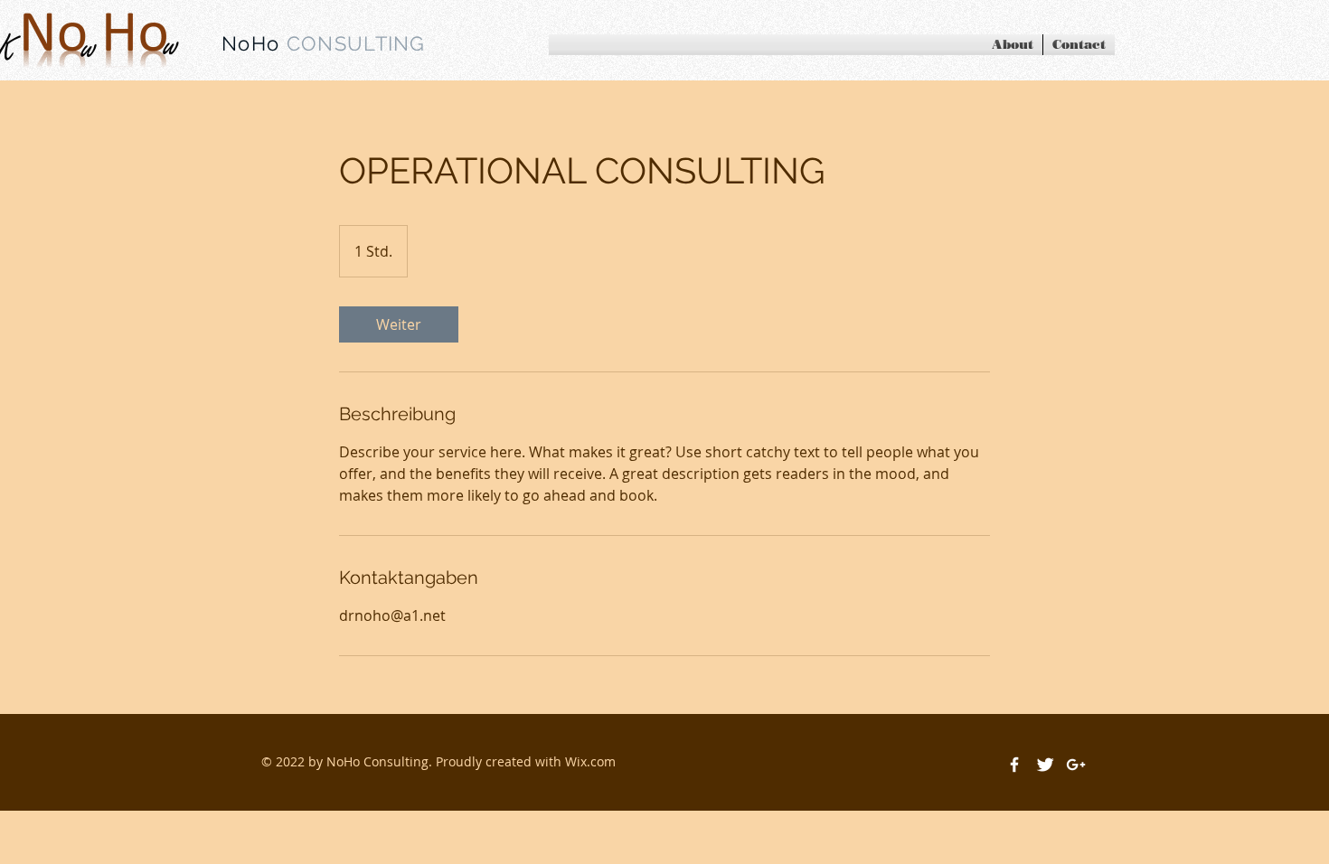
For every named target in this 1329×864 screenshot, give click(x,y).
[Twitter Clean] (1045, 765)
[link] (398, 324)
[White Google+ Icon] (1076, 765)
